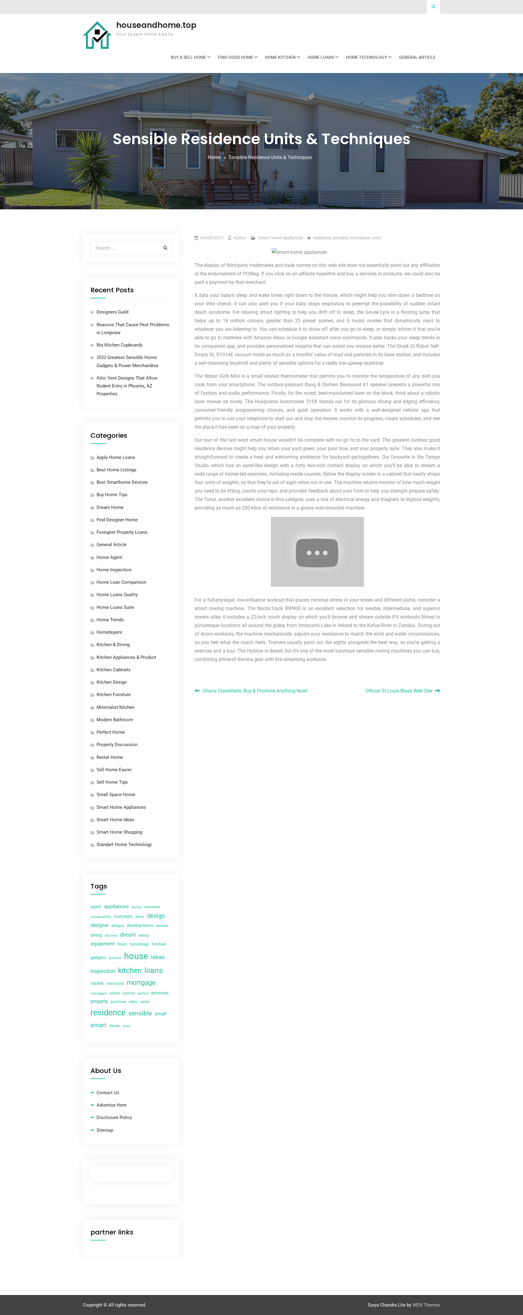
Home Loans (321, 57)
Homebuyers (109, 632)
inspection (102, 971)
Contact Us (108, 1092)
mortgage (141, 982)
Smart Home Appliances (280, 237)
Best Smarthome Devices (122, 482)
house (136, 956)
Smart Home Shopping (119, 832)
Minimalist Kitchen (115, 707)
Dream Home (110, 507)
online (115, 993)
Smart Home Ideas (115, 819)
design (156, 915)
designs (117, 926)
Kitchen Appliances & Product (126, 657)
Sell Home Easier (114, 769)
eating (144, 935)
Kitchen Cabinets (114, 669)
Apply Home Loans (116, 457)
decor (139, 917)
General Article (417, 57)
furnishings (139, 944)
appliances (116, 906)
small (160, 1014)
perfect (143, 993)
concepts (123, 916)
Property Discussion (117, 744)
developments (140, 925)
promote (160, 993)
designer (99, 925)
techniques (360, 237)
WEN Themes (426, 1305)
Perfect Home (111, 732)
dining (96, 935)
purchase (118, 1002)
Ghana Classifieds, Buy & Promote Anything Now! (255, 691)
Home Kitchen (280, 57)
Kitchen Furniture (114, 694)
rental (145, 1002)
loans (153, 970)
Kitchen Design (112, 682)
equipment (102, 944)
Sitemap (105, 1130)
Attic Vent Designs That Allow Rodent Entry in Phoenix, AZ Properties (127, 386)
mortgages (98, 993)
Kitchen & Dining (113, 644)
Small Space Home (116, 794)
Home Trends (110, 620)
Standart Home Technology (124, 844)
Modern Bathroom (115, 719)
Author (239, 237)
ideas (158, 957)
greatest (115, 958)
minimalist (115, 983)
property (99, 1001)
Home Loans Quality (117, 594)
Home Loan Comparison (121, 582)
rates (133, 1001)
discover (111, 936)
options (129, 993)
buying (136, 907)
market (97, 983)
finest (122, 944)
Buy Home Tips (112, 494)
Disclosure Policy (114, 1117)
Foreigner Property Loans (122, 532)
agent (95, 906)
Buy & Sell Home (188, 57)
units (376, 237)
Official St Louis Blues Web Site (398, 691)
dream (128, 934)
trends (114, 1026)
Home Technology (366, 57)
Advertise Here (112, 1105)
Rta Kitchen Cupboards (120, 345)
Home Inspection (114, 570)
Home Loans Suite (115, 607)
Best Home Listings (117, 470)
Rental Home (110, 757)
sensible (340, 237)
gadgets (98, 957)
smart (98, 1025)
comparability (100, 917)
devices (162, 926)
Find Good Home (235, 57)
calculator (152, 907)
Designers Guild (112, 312)
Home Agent (109, 557)
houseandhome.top (156, 25)
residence (322, 237)
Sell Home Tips (112, 782)
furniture (159, 944)
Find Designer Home (117, 520)
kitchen (130, 970)
